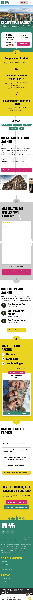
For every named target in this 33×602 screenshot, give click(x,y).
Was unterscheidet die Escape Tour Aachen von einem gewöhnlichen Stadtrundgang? (14, 458)
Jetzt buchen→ (23, 44)
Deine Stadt (4, 561)
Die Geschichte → (6, 125)
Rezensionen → (17, 125)
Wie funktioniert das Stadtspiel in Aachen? (14, 443)
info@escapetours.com (7, 578)
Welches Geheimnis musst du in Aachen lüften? (13, 466)
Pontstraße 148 (9, 145)
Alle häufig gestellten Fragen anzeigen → (16, 472)
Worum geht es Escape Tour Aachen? (13, 438)
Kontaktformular (5, 584)
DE (24, 2)
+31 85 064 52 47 (5, 581)
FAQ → (21, 128)
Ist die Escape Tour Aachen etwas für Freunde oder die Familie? (15, 450)
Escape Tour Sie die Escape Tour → (16, 507)
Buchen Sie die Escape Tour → (16, 502)
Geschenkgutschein (6, 569)
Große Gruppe (5, 564)
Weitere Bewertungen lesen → (16, 266)
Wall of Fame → (13, 128)
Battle (3, 567)
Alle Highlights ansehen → (16, 330)
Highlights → (27, 125)
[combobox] (24, 2)
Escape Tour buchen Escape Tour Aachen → (16, 170)
